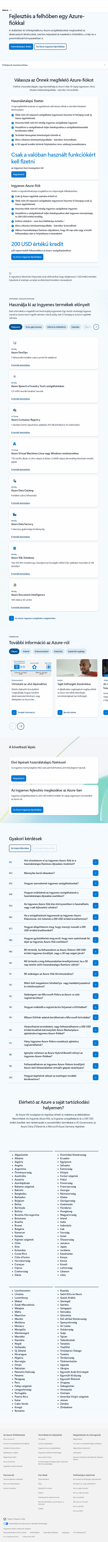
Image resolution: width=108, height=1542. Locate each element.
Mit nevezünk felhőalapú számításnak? (87, 1479)
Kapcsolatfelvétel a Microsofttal (14, 1532)
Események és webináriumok (48, 1497)
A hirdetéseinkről (79, 1532)
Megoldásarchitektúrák (81, 1448)
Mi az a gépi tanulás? (80, 1488)
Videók (40, 1509)
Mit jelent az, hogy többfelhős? (84, 1484)
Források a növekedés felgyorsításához (87, 1443)
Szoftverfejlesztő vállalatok (13, 1479)
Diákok (40, 1493)
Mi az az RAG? (78, 1511)
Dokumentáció (43, 1479)
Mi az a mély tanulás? (81, 1493)
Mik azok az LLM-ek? (80, 1502)
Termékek (41, 1439)
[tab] (15, 327)
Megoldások (77, 1439)
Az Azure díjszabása (45, 1443)
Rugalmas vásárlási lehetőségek (49, 1453)
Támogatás (77, 1453)
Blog (40, 1484)
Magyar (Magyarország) (16, 1519)
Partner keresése (9, 1488)
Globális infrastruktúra (11, 1448)
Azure (5, 10)
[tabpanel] (53, 472)
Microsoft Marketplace (11, 1484)
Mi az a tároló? (78, 1506)
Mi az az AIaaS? (78, 1497)
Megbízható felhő (9, 1457)
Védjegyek (65, 1532)
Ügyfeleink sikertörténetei (12, 1466)
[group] (31, 688)
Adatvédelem (35, 1532)
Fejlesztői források (45, 1488)
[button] (54, 65)
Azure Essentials (9, 1462)
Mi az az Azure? (8, 1439)
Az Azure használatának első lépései (16, 1443)
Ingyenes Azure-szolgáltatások (49, 1448)
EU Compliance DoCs (11, 1536)
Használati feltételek (50, 1532)
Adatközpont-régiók (10, 1453)
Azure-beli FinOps (44, 1457)
